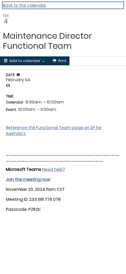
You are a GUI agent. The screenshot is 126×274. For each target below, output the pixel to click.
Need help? (53, 169)
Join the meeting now (28, 179)
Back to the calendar (24, 5)
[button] (18, 74)
